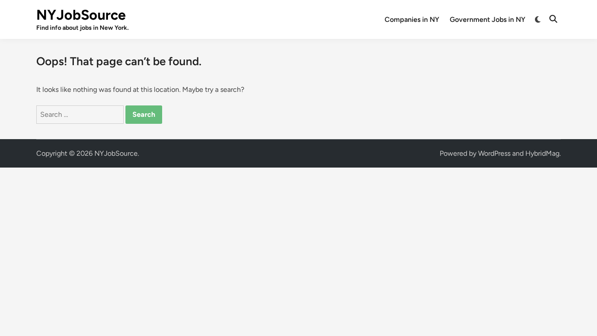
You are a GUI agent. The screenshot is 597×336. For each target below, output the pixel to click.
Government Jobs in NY (487, 19)
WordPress (494, 153)
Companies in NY (412, 19)
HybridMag (542, 153)
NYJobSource (81, 15)
